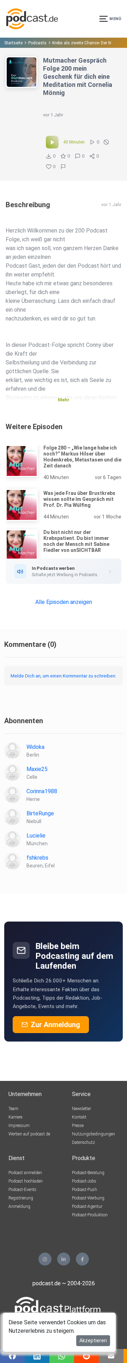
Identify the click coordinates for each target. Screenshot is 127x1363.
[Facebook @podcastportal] (82, 1259)
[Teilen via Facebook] (12, 1356)
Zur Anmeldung (55, 1024)
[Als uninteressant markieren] (106, 142)
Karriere (15, 1117)
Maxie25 (37, 769)
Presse (78, 1125)
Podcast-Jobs (84, 1181)
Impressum (19, 1125)
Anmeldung (19, 1206)
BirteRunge (40, 813)
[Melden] (63, 167)
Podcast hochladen (25, 1181)
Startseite (13, 42)
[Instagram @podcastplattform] (45, 1259)
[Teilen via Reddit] (86, 1356)
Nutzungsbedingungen (93, 1134)
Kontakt (79, 1117)
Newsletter (81, 1108)
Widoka (35, 747)
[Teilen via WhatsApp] (61, 1356)
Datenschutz (83, 1142)
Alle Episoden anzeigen (63, 602)
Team (13, 1108)
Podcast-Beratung (88, 1172)
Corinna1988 (41, 791)
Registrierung (20, 1198)
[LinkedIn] (63, 1259)
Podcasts (37, 42)
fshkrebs (37, 857)
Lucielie (36, 835)
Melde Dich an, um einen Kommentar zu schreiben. (63, 676)
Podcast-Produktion (90, 1214)
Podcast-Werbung (88, 1198)
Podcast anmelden (25, 1172)
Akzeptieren (93, 1340)
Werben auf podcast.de (29, 1134)
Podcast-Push (84, 1189)
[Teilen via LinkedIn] (37, 1356)
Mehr (63, 399)
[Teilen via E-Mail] (111, 1356)
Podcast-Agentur (87, 1206)
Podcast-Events (22, 1189)
